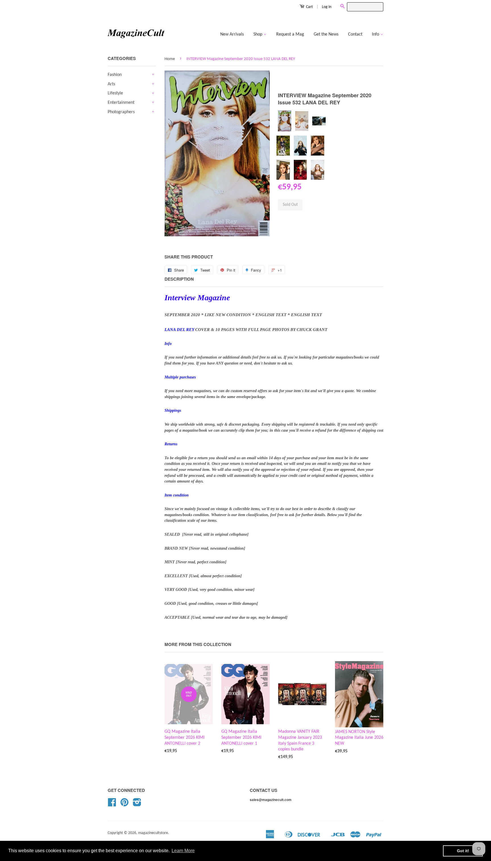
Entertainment (121, 102)
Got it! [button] (463, 850)
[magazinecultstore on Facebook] (112, 804)
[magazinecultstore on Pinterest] (124, 804)
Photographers (121, 112)
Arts (111, 84)
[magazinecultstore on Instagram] (137, 804)
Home (170, 59)
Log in (326, 7)
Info (376, 34)
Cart (309, 7)
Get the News (326, 34)
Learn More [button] (183, 850)
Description (179, 279)
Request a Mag (290, 34)
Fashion (115, 75)
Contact (355, 34)
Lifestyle (115, 93)
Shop (258, 34)
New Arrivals (232, 34)
